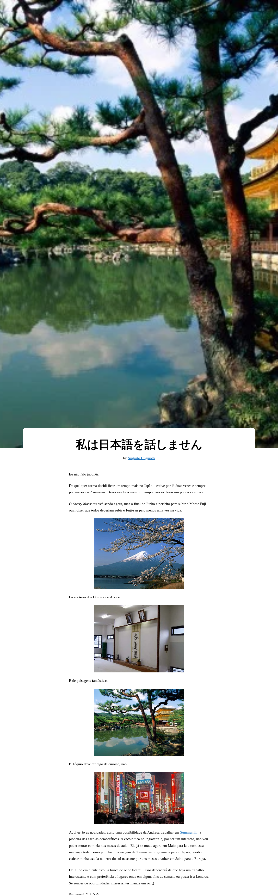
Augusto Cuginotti (141, 458)
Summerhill (188, 832)
